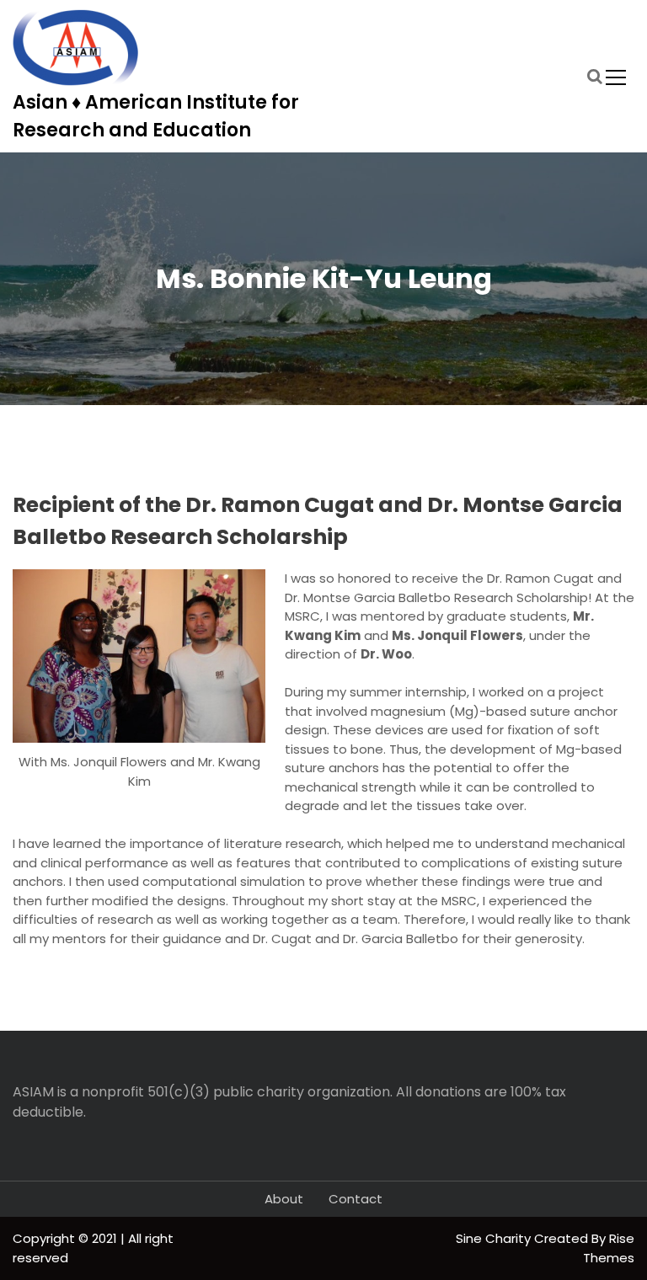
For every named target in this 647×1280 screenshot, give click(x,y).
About (284, 1199)
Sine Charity (495, 1238)
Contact (355, 1199)
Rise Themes (608, 1248)
